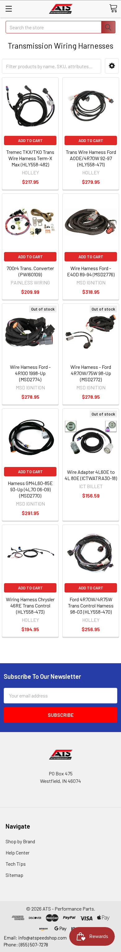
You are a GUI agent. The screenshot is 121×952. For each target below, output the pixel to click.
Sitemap (14, 875)
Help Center (17, 852)
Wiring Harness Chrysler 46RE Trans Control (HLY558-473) (30, 605)
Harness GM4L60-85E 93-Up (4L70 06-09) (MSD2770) (30, 489)
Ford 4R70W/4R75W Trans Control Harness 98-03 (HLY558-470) (91, 605)
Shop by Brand (20, 841)
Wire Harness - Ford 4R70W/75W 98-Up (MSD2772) (90, 373)
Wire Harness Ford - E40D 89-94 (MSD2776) (90, 271)
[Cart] (113, 8)
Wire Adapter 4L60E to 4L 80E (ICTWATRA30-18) (91, 475)
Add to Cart (30, 140)
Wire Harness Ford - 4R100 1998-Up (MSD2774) (30, 373)
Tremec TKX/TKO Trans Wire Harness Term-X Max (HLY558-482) (30, 158)
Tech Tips (16, 864)
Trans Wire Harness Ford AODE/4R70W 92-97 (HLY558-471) (91, 158)
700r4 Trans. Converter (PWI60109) (30, 271)
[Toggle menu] (8, 8)
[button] (112, 66)
